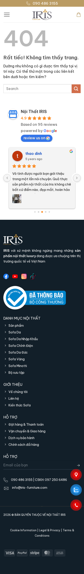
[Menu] (6, 14)
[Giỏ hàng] (79, 14)
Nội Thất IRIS (34, 111)
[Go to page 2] (42, 212)
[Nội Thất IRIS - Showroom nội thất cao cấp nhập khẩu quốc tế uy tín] (42, 14)
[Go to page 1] (38, 212)
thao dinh (33, 153)
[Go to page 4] (49, 212)
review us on (34, 138)
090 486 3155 (45, 3)
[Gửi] (76, 88)
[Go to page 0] (35, 212)
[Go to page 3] (45, 212)
